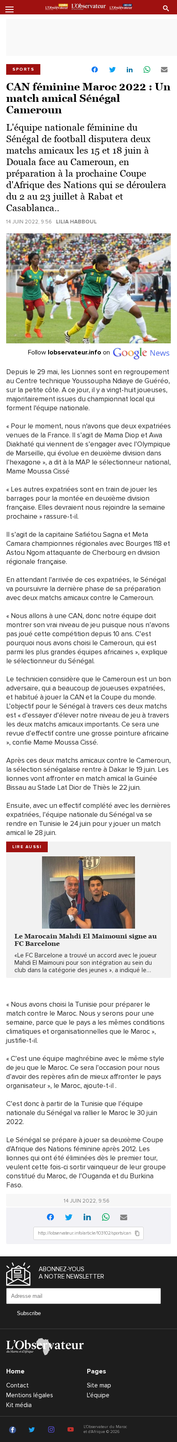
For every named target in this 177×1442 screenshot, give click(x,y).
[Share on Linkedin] (129, 70)
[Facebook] (13, 1430)
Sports (23, 69)
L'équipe (98, 1395)
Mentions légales (29, 1395)
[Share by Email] (164, 70)
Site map (99, 1385)
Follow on (70, 352)
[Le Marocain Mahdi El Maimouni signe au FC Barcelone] (88, 892)
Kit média (19, 1405)
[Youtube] (71, 1430)
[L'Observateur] (56, 7)
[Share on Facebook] (94, 70)
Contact (17, 1385)
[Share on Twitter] (112, 70)
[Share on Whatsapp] (147, 70)
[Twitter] (33, 1430)
